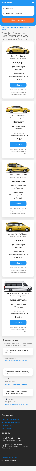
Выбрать (18, 85)
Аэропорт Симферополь (10, 419)
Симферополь (7, 425)
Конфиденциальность (9, 458)
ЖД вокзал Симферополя (11, 422)
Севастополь (6, 428)
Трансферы (5, 27)
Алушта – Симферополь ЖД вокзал (16, 384)
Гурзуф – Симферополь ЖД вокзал (16, 360)
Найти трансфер (18, 20)
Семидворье (14, 27)
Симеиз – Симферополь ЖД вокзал (16, 404)
